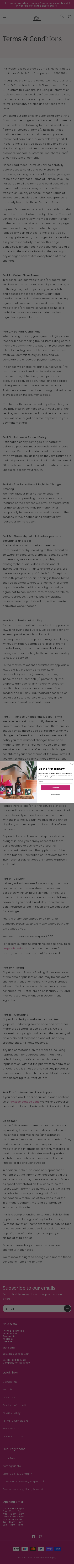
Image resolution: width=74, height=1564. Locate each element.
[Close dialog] (72, 763)
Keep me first (55, 787)
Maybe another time (55, 794)
